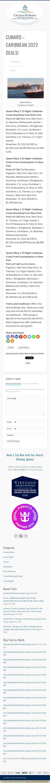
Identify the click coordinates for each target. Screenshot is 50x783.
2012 (5, 751)
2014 (5, 736)
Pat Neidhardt (15, 62)
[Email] (8, 341)
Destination (8, 566)
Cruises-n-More (35, 467)
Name (11, 422)
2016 (5, 720)
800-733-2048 (19, 469)
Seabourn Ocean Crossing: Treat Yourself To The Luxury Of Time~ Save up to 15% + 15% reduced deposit (23, 611)
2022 (5, 675)
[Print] (38, 337)
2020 (5, 690)
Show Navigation (44, 24)
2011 (5, 758)
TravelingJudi (8, 581)
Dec (4, 655)
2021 (5, 682)
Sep (37, 652)
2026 (5, 644)
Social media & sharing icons (13, 781)
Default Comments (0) (13, 384)
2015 (5, 728)
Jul (30, 644)
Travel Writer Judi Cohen (13, 576)
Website (10, 435)
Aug (33, 644)
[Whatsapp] (33, 337)
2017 (5, 713)
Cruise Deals (8, 557)
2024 (5, 659)
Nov (44, 652)
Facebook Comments (30, 384)
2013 (5, 743)
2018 (5, 705)
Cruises (12, 70)
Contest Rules (8, 552)
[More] (12, 341)
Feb (12, 644)
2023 (5, 667)
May (23, 644)
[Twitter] (29, 337)
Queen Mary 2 (24, 347)
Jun (26, 644)
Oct (40, 652)
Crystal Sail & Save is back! (14, 593)
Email (11, 429)
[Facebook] (8, 337)
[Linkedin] (16, 337)
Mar (16, 644)
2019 (5, 697)
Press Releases (9, 571)
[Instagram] (12, 337)
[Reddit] (25, 337)
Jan (9, 644)
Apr (19, 644)
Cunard (11, 347)
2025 (5, 652)
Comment (11, 399)
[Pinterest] (21, 337)
